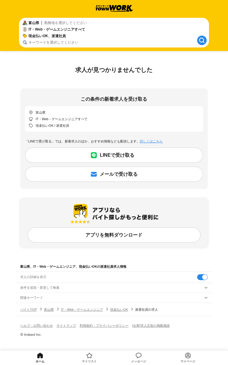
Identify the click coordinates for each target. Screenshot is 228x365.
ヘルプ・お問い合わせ (36, 325)
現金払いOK (119, 309)
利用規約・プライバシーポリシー (104, 325)
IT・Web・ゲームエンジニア (82, 309)
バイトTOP (28, 309)
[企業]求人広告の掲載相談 (151, 325)
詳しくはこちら (151, 141)
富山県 (49, 309)
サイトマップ (66, 325)
